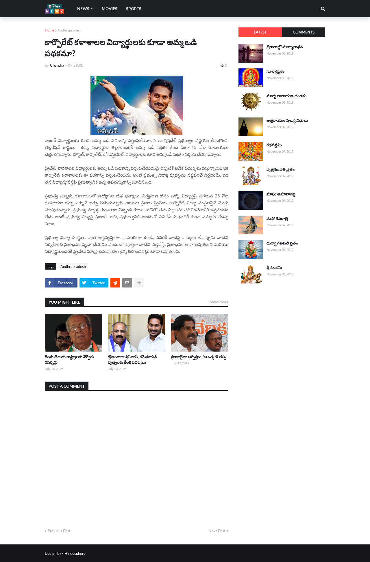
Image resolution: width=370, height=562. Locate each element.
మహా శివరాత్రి (277, 218)
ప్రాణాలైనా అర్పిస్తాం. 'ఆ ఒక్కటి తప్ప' (199, 356)
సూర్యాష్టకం (275, 71)
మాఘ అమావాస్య (281, 193)
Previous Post (59, 531)
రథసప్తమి (274, 144)
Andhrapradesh (70, 30)
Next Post (217, 531)
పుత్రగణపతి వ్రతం (281, 169)
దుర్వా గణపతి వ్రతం (282, 242)
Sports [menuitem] (133, 8)
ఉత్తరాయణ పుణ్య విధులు (287, 120)
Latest (260, 32)
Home (49, 30)
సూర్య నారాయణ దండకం (286, 95)
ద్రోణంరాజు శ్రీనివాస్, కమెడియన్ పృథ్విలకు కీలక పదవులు (132, 359)
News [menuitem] (83, 8)
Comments (303, 32)
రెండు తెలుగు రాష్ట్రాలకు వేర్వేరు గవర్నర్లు (69, 359)
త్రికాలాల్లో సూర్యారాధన (285, 46)
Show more (219, 302)
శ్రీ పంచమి (274, 267)
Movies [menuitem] (109, 8)
